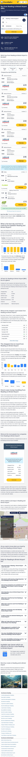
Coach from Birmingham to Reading (8, 699)
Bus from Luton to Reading (6, 718)
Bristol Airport (23, 512)
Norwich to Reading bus (6, 729)
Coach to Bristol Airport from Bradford (8, 744)
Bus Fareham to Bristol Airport (7, 755)
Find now (21, 89)
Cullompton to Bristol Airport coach (8, 752)
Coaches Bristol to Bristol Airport (7, 748)
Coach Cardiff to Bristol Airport (7, 750)
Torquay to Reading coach (6, 733)
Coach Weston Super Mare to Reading (8, 735)
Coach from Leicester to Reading (7, 714)
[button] (14, 525)
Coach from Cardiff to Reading (7, 703)
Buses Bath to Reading (5, 697)
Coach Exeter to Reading (6, 707)
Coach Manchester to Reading (7, 722)
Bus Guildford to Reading (6, 710)
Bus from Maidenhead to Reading (7, 720)
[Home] (8, 2)
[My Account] (17, 2)
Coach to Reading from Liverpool (7, 716)
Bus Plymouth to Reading (6, 731)
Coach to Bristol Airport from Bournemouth (9, 742)
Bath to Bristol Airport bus (6, 740)
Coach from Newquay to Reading (7, 726)
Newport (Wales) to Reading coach (8, 724)
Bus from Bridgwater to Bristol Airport (8, 746)
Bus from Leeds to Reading (6, 712)
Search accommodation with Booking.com (12, 28)
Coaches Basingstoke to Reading (7, 695)
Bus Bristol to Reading (5, 701)
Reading (14, 512)
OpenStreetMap (21, 539)
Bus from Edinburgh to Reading (7, 705)
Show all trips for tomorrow (14, 211)
